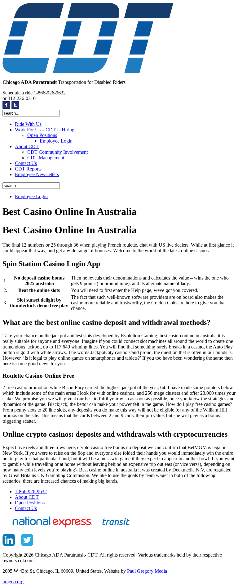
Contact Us (26, 163)
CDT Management (45, 157)
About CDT (27, 146)
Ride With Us (28, 124)
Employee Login (56, 140)
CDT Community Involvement (57, 152)
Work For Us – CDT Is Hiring (44, 129)
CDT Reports (28, 168)
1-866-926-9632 (31, 491)
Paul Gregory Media (147, 571)
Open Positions (42, 135)
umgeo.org (13, 581)
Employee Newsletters (37, 174)
